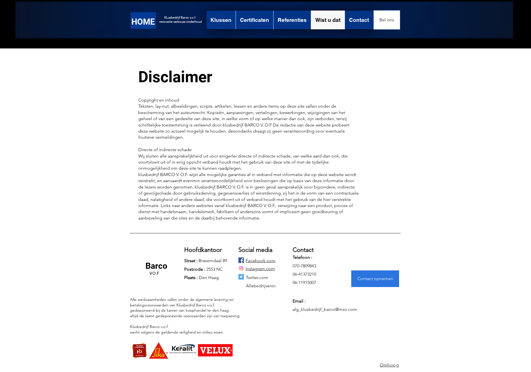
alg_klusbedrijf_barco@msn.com (325, 309)
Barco (156, 266)
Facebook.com (260, 260)
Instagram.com (260, 268)
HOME (143, 22)
